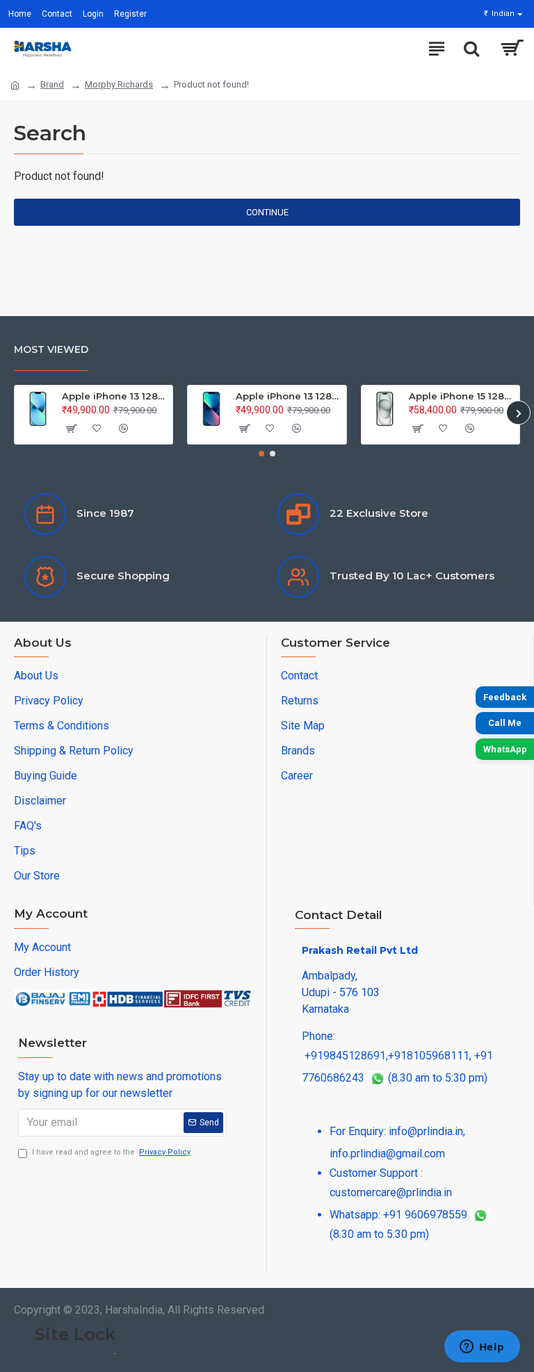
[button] (15, 413)
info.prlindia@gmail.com (387, 1153)
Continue (267, 212)
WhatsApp (505, 749)
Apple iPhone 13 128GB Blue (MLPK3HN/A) (288, 396)
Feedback (504, 697)
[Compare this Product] (123, 428)
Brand (52, 84)
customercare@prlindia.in (391, 1192)
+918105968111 (428, 1055)
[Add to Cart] (70, 428)
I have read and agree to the (111, 1152)
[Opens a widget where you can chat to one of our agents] (482, 1347)
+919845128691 (345, 1055)
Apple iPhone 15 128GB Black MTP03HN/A (462, 396)
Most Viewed (51, 349)
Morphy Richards (119, 84)
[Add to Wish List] (96, 428)
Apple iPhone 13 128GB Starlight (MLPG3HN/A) (115, 396)
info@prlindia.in (426, 1131)
